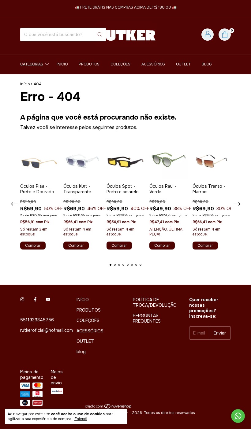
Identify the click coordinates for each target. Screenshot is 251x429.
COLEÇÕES (120, 64)
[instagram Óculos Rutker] (22, 299)
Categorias (31, 64)
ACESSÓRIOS (153, 64)
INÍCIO (62, 64)
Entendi (80, 419)
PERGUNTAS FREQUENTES (147, 318)
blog (207, 64)
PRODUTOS (89, 64)
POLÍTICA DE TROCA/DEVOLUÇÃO (155, 302)
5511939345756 (37, 320)
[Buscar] (100, 34)
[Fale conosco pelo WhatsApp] (238, 416)
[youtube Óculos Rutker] (48, 299)
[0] (225, 34)
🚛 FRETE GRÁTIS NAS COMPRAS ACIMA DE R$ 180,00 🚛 (126, 7)
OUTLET (183, 64)
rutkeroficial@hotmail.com (46, 330)
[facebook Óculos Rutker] (35, 299)
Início (25, 84)
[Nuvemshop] (108, 407)
